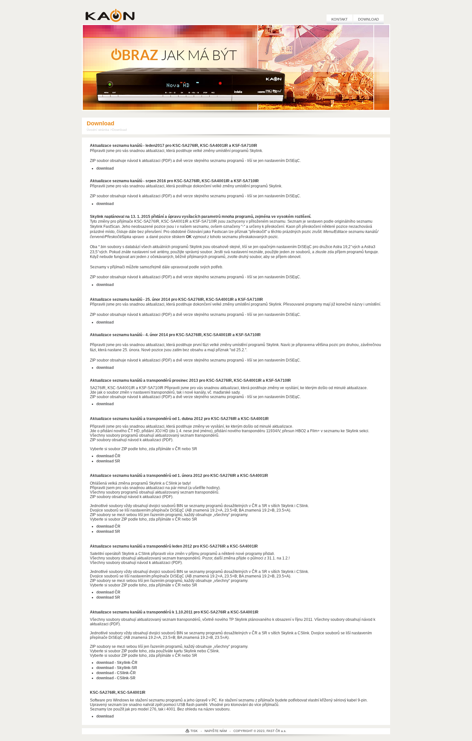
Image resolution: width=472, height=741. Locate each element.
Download (368, 19)
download (105, 322)
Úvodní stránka (98, 129)
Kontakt (339, 19)
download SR (108, 461)
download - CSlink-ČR (116, 673)
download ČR (108, 456)
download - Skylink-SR (116, 667)
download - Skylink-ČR (116, 662)
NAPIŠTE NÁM (216, 731)
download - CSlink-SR (115, 678)
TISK (194, 731)
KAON (110, 15)
